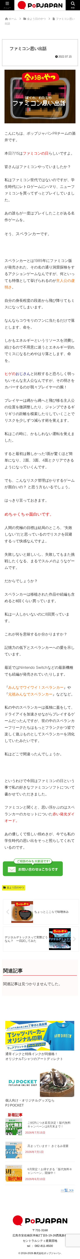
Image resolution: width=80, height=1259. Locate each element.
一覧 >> (67, 1190)
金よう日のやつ (15, 887)
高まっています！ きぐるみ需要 (48, 1146)
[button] (71, 807)
